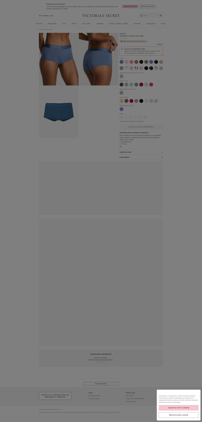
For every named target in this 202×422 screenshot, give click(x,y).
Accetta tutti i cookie (178, 408)
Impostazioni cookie (178, 415)
